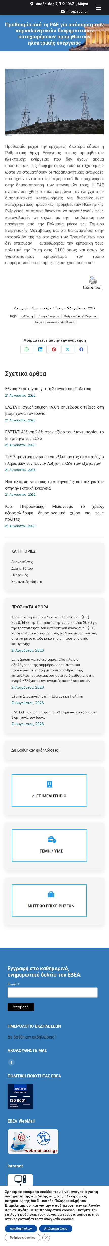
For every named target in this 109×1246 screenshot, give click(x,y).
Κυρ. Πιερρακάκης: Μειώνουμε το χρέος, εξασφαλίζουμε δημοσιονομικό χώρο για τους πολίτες (54, 513)
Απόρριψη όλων (55, 1229)
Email (14, 984)
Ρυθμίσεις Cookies (22, 1238)
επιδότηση (27, 316)
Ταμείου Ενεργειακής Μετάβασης (54, 322)
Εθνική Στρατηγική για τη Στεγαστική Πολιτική (48, 388)
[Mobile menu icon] (98, 7)
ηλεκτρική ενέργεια (49, 316)
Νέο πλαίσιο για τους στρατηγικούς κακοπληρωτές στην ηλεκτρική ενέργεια (54, 485)
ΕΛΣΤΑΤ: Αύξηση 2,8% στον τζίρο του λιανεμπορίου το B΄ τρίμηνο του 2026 (54, 435)
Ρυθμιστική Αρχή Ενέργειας (80, 316)
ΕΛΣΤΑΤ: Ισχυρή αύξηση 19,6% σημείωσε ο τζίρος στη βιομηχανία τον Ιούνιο (54, 410)
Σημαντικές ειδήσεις (47, 308)
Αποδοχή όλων (21, 1229)
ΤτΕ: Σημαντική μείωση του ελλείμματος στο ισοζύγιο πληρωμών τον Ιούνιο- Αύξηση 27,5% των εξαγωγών (54, 460)
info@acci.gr (77, 11)
